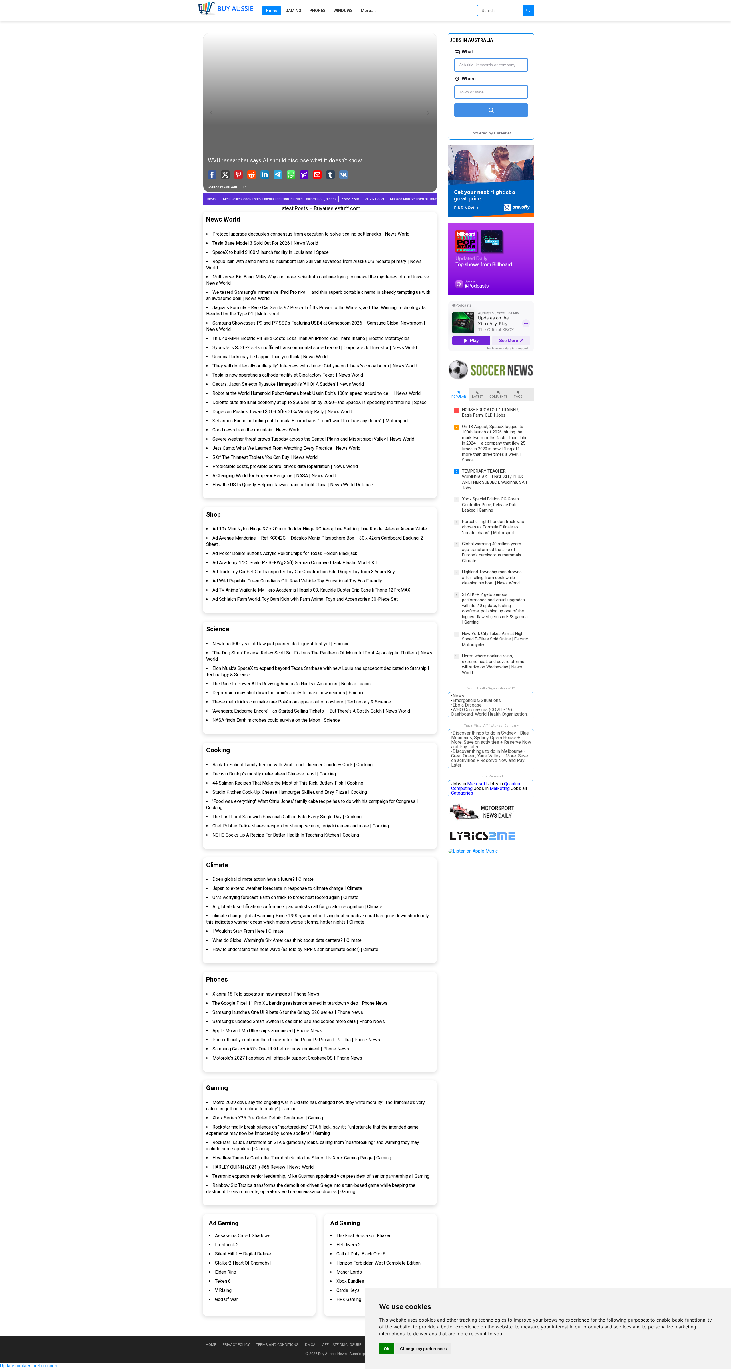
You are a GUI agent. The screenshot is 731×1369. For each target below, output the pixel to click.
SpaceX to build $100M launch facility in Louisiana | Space (270, 252)
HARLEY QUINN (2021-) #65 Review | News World (263, 1167)
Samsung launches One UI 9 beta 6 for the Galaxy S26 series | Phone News (287, 1012)
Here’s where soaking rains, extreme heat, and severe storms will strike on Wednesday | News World (493, 664)
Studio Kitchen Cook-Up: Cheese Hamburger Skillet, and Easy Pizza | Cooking (289, 792)
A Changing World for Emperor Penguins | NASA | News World (274, 475)
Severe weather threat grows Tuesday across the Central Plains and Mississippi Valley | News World (313, 439)
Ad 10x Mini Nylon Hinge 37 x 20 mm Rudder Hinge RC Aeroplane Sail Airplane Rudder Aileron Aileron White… (321, 529)
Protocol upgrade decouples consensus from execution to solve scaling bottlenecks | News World (310, 234)
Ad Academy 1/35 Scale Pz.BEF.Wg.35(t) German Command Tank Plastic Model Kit (294, 562)
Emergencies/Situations (477, 700)
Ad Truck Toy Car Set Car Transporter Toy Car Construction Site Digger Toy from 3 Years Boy (303, 571)
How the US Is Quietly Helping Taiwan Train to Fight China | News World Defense (292, 484)
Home (211, 1344)
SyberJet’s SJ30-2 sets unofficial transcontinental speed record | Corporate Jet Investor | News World (314, 347)
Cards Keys (348, 1290)
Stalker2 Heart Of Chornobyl (243, 1263)
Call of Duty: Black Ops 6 (360, 1254)
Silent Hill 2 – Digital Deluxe (243, 1254)
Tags (518, 397)
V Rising (223, 1290)
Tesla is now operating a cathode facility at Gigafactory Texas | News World (287, 375)
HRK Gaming (348, 1299)
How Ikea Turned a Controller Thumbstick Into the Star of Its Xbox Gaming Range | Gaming (301, 1158)
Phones (217, 979)
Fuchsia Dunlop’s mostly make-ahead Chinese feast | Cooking (274, 774)
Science (217, 629)
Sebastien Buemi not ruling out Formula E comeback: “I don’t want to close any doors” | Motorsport (310, 420)
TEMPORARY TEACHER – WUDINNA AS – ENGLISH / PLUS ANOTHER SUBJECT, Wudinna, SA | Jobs (494, 479)
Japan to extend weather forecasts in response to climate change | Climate (287, 888)
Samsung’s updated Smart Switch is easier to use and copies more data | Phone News (298, 1021)
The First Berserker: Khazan (363, 1235)
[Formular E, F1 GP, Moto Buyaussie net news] (484, 820)
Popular (458, 397)
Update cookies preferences (28, 1365)
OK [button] (387, 1348)
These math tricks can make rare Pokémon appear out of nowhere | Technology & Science (301, 702)
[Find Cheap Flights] (491, 215)
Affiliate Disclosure (341, 1344)
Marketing (500, 788)
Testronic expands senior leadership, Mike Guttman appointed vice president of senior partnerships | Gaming (320, 1176)
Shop (213, 514)
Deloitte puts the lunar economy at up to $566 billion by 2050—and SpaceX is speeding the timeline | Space (319, 402)
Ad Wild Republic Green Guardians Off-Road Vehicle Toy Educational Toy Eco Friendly (297, 581)
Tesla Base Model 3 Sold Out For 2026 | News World (265, 243)
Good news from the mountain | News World (256, 430)
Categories (462, 793)
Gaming (217, 1087)
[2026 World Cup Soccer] (491, 380)
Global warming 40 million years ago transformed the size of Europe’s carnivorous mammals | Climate (492, 552)
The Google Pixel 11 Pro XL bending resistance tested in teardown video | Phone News (299, 1003)
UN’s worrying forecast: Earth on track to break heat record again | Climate (285, 897)
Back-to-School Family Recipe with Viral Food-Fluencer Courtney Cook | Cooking (292, 764)
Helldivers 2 (348, 1244)
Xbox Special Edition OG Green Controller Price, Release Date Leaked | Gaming (490, 504)
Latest (477, 397)
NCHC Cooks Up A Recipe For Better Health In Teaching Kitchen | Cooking (285, 835)
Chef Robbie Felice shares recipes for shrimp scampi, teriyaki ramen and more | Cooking (300, 826)
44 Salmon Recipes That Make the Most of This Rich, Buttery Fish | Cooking (287, 783)
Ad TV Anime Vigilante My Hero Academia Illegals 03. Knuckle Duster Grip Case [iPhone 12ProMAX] (311, 590)
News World (223, 219)
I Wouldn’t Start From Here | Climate (248, 931)
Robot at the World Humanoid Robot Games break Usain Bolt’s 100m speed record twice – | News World (316, 393)
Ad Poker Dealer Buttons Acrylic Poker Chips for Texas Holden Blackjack (284, 553)
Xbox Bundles (350, 1281)
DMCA (310, 1344)
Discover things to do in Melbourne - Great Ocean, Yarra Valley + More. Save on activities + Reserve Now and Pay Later (489, 758)
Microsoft (477, 784)
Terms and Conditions (277, 1344)
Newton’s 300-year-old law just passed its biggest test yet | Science (281, 643)
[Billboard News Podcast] (491, 293)
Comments (498, 397)
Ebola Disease (467, 705)
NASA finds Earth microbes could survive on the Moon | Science (276, 720)
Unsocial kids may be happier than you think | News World (270, 356)
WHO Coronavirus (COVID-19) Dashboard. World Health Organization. (489, 712)
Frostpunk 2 (227, 1244)
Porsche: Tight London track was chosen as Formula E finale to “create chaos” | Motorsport (493, 527)
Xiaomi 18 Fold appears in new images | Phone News (265, 994)
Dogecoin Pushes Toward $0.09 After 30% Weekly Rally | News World (282, 411)
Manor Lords (349, 1272)
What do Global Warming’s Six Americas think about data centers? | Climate (287, 940)
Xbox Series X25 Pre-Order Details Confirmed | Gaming (267, 1118)
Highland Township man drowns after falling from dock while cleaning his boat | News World (492, 577)
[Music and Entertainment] (484, 840)
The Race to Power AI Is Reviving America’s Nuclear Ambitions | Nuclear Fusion (291, 683)
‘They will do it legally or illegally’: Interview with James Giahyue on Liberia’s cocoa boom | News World (314, 366)
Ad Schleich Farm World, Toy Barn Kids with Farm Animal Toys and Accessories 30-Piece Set (305, 599)
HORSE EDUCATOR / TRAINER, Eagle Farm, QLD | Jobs (490, 412)
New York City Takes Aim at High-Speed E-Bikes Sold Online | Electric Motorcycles (495, 639)
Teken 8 (223, 1281)
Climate (217, 865)
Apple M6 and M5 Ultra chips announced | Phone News (267, 1030)
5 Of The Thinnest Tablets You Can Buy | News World (265, 457)
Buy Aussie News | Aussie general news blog (355, 1354)
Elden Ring (225, 1272)
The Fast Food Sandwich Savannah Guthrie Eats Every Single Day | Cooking (287, 816)
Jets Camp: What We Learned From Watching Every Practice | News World (286, 448)
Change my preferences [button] (423, 1348)
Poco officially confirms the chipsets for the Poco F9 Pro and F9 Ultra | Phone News (296, 1039)
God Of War (226, 1299)
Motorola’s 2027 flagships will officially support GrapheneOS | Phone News (287, 1058)
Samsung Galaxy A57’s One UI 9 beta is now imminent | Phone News (280, 1049)
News (458, 696)
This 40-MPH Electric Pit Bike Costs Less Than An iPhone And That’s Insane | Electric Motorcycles (311, 338)
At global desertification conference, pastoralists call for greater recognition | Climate (297, 906)
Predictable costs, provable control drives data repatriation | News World (285, 466)
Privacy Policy (236, 1344)
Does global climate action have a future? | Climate (263, 879)
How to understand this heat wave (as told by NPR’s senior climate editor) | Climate (295, 949)
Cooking (218, 750)
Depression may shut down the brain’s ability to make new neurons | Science (288, 692)
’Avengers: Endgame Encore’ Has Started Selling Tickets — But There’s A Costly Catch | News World (311, 711)
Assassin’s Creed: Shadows (242, 1235)
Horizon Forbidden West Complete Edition (378, 1263)
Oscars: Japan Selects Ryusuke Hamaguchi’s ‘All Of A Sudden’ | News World (288, 384)
